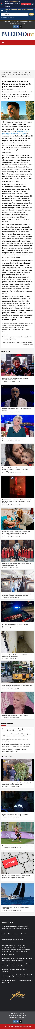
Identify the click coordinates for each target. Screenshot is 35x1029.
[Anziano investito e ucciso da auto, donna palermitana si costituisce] (17, 611)
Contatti (13, 21)
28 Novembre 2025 (15, 688)
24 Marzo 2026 (14, 412)
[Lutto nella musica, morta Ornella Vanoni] (17, 703)
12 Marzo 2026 (14, 440)
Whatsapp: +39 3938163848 (17, 23)
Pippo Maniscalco (8, 89)
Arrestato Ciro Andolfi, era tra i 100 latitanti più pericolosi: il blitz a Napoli (17, 655)
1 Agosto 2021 (17, 89)
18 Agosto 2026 (15, 910)
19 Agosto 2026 (16, 879)
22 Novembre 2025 (15, 717)
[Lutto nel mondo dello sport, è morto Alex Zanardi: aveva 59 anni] (17, 365)
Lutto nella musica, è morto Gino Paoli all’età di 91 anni (16, 409)
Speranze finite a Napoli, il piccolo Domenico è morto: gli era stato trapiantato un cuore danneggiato (16, 469)
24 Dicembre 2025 (15, 658)
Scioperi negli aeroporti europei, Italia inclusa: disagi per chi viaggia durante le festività (16, 594)
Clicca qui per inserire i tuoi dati (7, 17)
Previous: (17, 337)
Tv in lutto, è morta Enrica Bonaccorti (13, 439)
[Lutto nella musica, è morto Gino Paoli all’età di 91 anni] (17, 396)
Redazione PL (6, 381)
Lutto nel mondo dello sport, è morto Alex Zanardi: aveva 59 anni (15, 378)
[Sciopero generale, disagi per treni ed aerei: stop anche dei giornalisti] (17, 672)
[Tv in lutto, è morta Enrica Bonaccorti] (17, 426)
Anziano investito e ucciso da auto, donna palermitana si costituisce (15, 625)
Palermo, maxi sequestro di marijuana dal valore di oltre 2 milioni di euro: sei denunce (17, 730)
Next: (18, 342)
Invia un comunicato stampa (24, 21)
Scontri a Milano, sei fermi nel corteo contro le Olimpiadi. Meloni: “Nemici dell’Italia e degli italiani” (16, 501)
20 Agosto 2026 (14, 786)
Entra (31, 14)
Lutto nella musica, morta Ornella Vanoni (15, 715)
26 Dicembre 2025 (15, 597)
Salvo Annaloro (7, 847)
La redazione (6, 21)
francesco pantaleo (10, 323)
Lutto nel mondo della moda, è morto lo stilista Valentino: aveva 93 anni (16, 564)
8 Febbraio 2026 (14, 504)
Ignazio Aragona (18, 939)
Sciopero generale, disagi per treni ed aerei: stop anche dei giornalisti (17, 686)
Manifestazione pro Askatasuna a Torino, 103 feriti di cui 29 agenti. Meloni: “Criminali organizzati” (16, 533)
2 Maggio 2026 (14, 381)
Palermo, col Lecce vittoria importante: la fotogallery (15, 740)
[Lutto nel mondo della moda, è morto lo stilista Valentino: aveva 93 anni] (17, 551)
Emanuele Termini (7, 879)
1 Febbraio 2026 (14, 536)
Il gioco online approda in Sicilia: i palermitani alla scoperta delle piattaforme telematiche (16, 745)
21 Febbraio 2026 (14, 472)
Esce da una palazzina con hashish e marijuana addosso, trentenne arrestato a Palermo (16, 735)
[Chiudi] (4, 4)
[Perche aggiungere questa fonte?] (32, 4)
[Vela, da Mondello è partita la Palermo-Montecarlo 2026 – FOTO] (17, 894)
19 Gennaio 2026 (14, 567)
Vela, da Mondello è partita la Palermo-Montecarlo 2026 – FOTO (14, 750)
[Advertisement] (17, 58)
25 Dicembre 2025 (15, 628)
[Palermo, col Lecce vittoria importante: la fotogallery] (17, 833)
